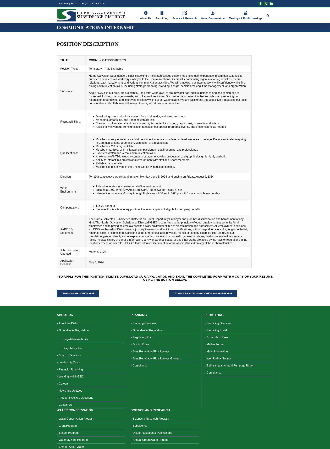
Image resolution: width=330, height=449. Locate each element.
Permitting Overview (219, 323)
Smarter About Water (71, 446)
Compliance (140, 365)
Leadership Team (69, 362)
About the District (69, 323)
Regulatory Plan (73, 348)
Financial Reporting (71, 369)
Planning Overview (144, 323)
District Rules (141, 344)
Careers (64, 383)
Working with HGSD (71, 376)
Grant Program (68, 425)
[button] (268, 15)
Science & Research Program (151, 418)
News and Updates (70, 390)
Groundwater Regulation (74, 330)
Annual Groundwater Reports (150, 439)
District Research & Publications (152, 432)
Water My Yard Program (73, 439)
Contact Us (65, 404)
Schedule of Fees (217, 337)
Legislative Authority (75, 339)
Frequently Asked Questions (76, 397)
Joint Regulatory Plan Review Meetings (157, 358)
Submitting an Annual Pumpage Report (230, 365)
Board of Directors (70, 355)
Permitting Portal (217, 330)
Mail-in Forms (215, 344)
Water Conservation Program (76, 418)
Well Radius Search (219, 358)
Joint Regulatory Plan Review (151, 351)
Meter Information (217, 351)
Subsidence (140, 425)
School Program (69, 432)
